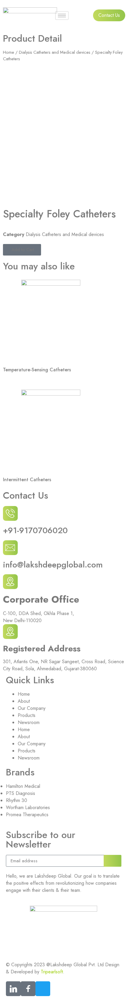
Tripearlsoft (52, 971)
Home (8, 52)
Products (26, 715)
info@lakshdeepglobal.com (53, 565)
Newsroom (29, 722)
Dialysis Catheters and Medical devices (54, 52)
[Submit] (112, 861)
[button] (22, 250)
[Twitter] (42, 988)
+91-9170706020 (35, 530)
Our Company (31, 708)
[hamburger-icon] (62, 15)
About (24, 701)
